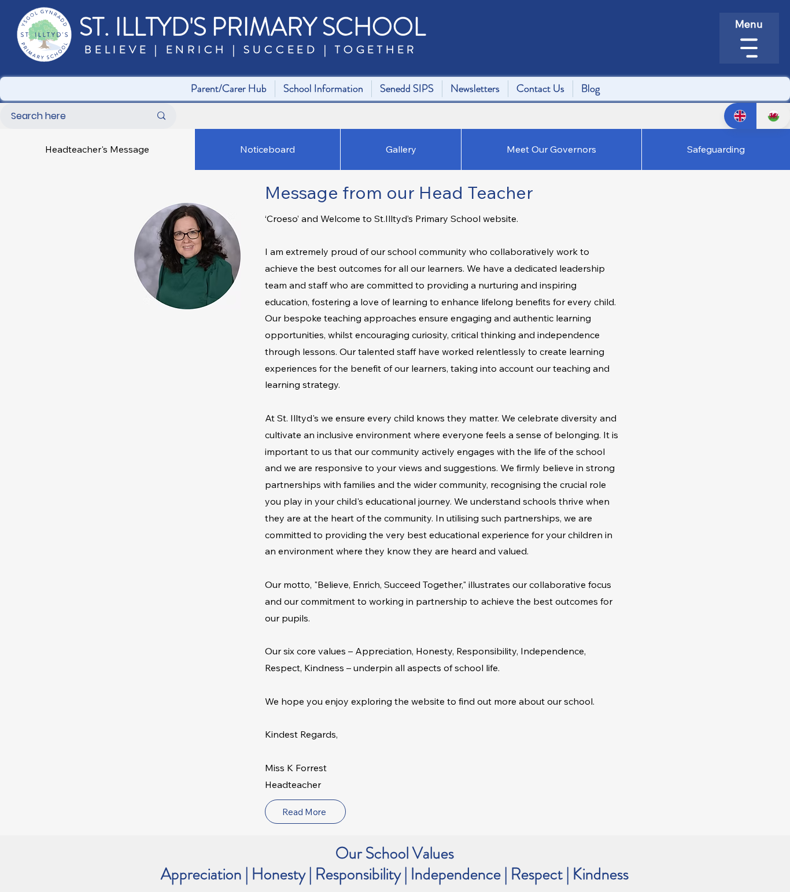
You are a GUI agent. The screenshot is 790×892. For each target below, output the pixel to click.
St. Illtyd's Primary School (252, 27)
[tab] (97, 149)
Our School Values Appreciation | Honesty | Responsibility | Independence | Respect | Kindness (395, 864)
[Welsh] (773, 116)
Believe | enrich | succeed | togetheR (248, 49)
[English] (740, 116)
